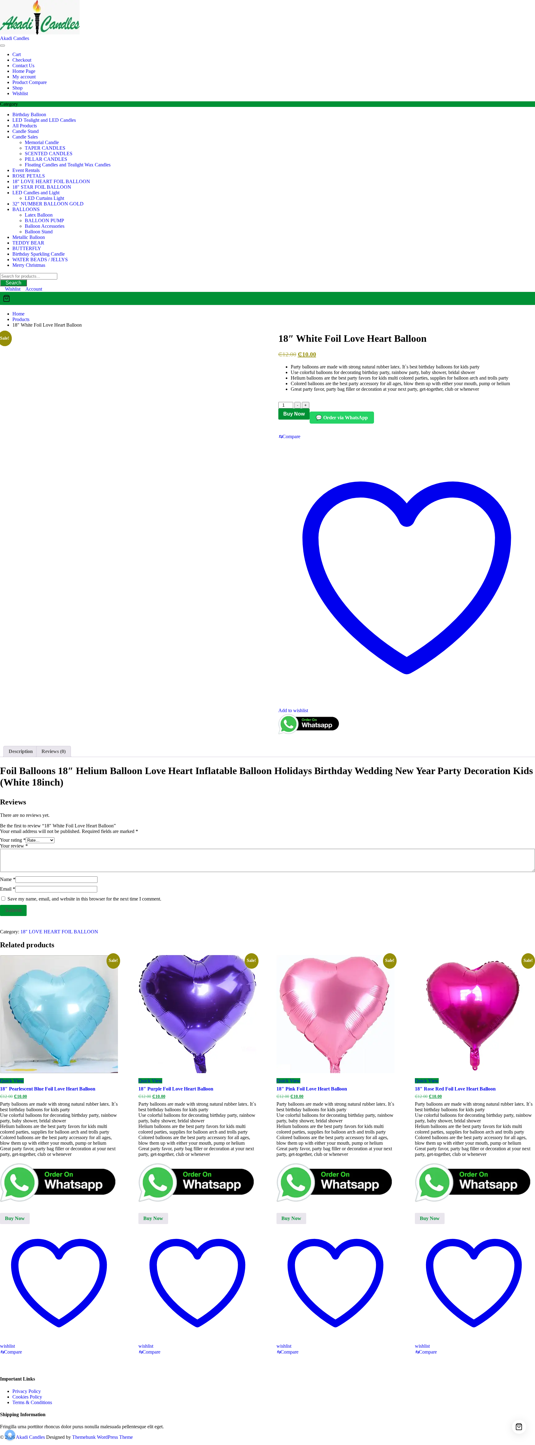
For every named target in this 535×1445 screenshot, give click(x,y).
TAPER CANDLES (45, 148)
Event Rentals (26, 170)
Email (7, 889)
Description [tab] (21, 751)
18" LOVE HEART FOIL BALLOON (51, 181)
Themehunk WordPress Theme (102, 1437)
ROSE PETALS (28, 175)
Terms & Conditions (32, 1402)
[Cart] (267, 298)
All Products (24, 125)
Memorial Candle (42, 142)
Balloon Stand (39, 231)
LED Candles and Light (35, 192)
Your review (14, 845)
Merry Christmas (28, 265)
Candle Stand (25, 131)
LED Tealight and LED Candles (44, 120)
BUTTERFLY (26, 248)
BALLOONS (26, 209)
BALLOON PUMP (44, 220)
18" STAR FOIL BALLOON (41, 187)
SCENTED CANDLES (48, 153)
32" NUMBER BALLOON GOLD (48, 203)
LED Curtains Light (44, 198)
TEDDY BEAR (28, 242)
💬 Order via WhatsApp (342, 417)
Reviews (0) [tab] (53, 751)
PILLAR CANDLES (46, 159)
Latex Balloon (39, 215)
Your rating (13, 840)
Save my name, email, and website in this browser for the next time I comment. (84, 898)
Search (13, 282)
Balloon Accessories (44, 226)
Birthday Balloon (29, 114)
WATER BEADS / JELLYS (40, 259)
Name (7, 879)
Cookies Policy (27, 1396)
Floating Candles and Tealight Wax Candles (68, 164)
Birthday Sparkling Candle (38, 254)
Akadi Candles (14, 38)
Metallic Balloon (28, 237)
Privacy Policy (26, 1391)
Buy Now (294, 413)
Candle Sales (25, 136)
